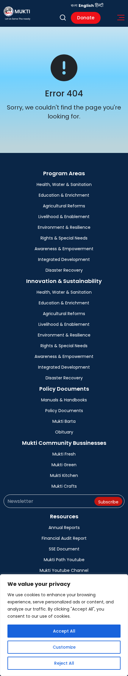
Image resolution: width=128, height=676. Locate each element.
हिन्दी (99, 5)
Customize (64, 647)
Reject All (64, 663)
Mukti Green (64, 465)
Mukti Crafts (64, 486)
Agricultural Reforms (64, 206)
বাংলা (74, 5)
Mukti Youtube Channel (64, 570)
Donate (85, 18)
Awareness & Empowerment (64, 249)
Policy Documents (64, 411)
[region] (64, 625)
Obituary (64, 432)
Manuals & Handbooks (64, 400)
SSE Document (64, 549)
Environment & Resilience (64, 227)
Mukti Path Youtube (64, 560)
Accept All (64, 631)
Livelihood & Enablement (64, 217)
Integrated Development (64, 259)
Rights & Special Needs (64, 238)
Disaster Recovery (64, 270)
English (86, 5)
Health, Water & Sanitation (64, 184)
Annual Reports (64, 528)
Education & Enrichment (64, 195)
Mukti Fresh (64, 454)
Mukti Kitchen (64, 475)
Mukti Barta (64, 421)
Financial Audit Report (64, 538)
